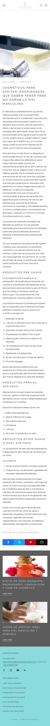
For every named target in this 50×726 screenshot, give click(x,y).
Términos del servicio (13, 706)
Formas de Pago (11, 702)
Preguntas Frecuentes (14, 692)
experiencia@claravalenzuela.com (19, 661)
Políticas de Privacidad (14, 697)
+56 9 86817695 (10, 665)
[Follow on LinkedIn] (24, 670)
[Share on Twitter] (19, 542)
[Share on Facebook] (8, 542)
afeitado (25, 82)
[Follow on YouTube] (18, 670)
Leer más (7, 593)
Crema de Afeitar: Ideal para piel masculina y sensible (21, 630)
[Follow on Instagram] (11, 670)
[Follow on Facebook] (4, 670)
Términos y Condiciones (14, 688)
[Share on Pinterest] (30, 542)
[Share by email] (41, 542)
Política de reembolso (13, 711)
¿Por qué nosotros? (12, 683)
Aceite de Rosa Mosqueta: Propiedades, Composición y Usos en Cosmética (24, 584)
